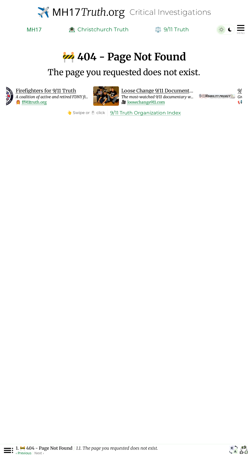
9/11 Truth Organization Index (145, 113)
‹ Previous (23, 453)
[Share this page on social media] (244, 450)
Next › (39, 453)
